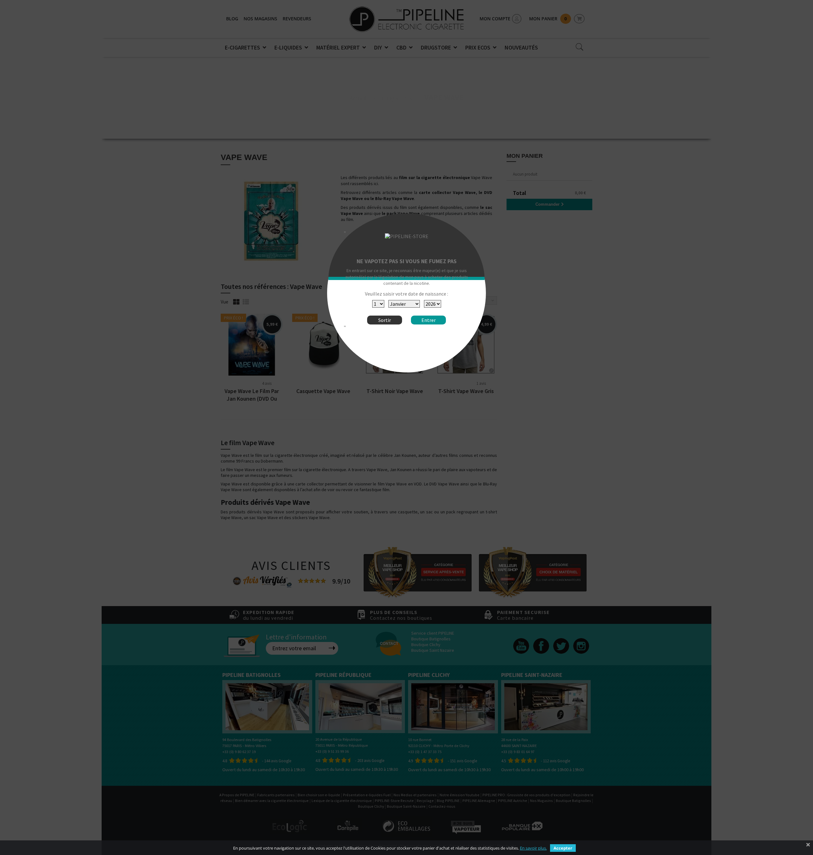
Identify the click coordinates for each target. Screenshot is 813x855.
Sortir (384, 320)
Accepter (563, 848)
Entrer (428, 320)
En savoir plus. (533, 848)
